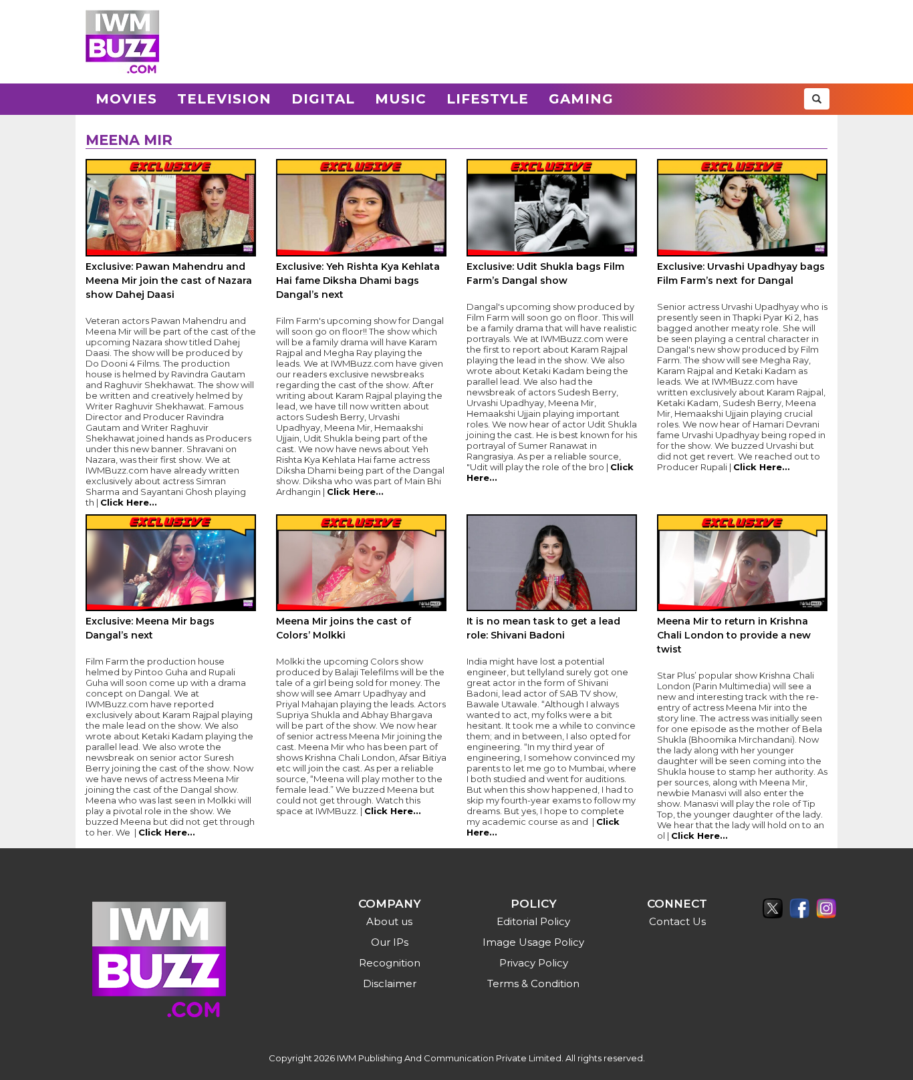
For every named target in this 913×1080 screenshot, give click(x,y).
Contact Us (677, 921)
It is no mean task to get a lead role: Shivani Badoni (543, 628)
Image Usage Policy (533, 942)
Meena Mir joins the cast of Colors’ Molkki (343, 628)
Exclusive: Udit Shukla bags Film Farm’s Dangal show (545, 273)
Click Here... (128, 502)
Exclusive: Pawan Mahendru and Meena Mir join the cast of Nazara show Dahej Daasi (169, 280)
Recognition (389, 962)
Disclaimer (389, 983)
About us (389, 921)
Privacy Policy (533, 962)
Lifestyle (487, 99)
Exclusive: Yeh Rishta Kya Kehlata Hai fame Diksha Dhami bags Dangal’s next (358, 280)
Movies (126, 99)
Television (224, 99)
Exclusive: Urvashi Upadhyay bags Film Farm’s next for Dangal (741, 273)
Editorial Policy (533, 921)
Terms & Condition (533, 983)
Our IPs (389, 942)
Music (400, 99)
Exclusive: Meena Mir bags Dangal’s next (150, 628)
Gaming (581, 99)
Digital (323, 99)
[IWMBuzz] (122, 41)
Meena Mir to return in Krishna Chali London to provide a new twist (734, 635)
